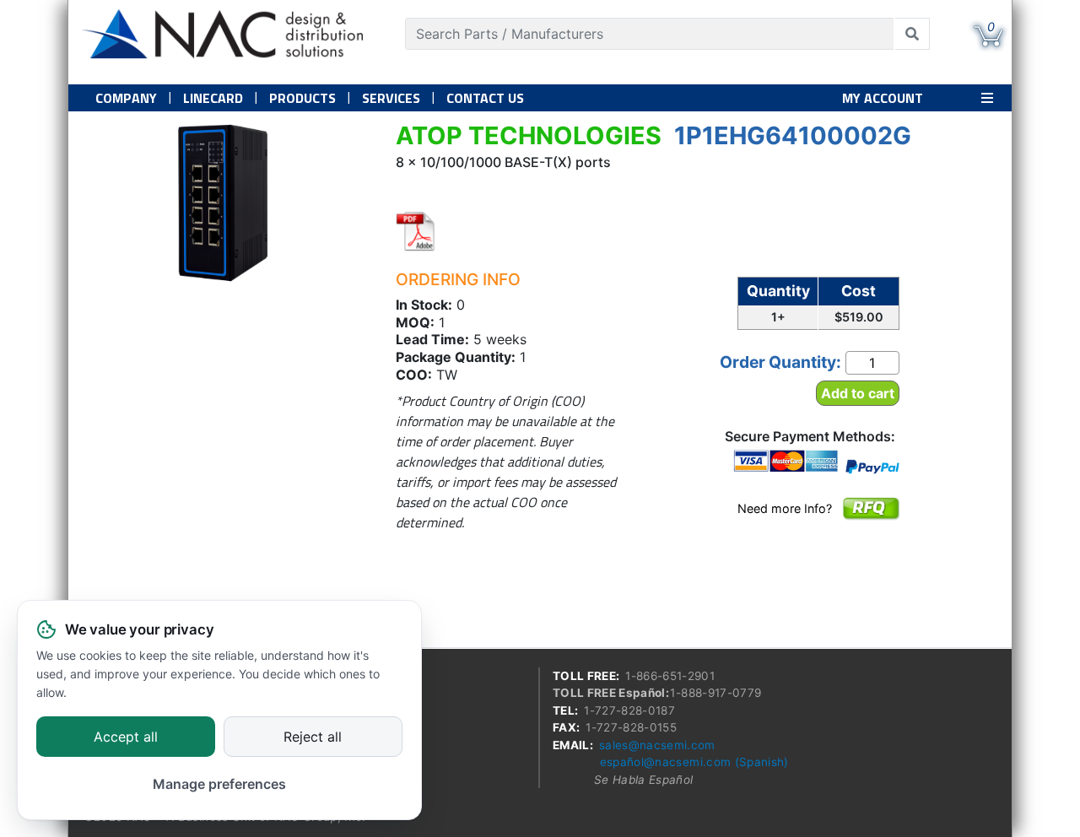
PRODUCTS (302, 98)
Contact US (485, 98)
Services (391, 98)
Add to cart (857, 393)
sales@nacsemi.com (657, 745)
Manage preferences (219, 783)
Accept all (126, 737)
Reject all (313, 737)
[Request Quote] (870, 519)
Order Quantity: (780, 362)
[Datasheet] (416, 231)
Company (126, 98)
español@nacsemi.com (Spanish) (694, 762)
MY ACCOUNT (882, 98)
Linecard (213, 98)
